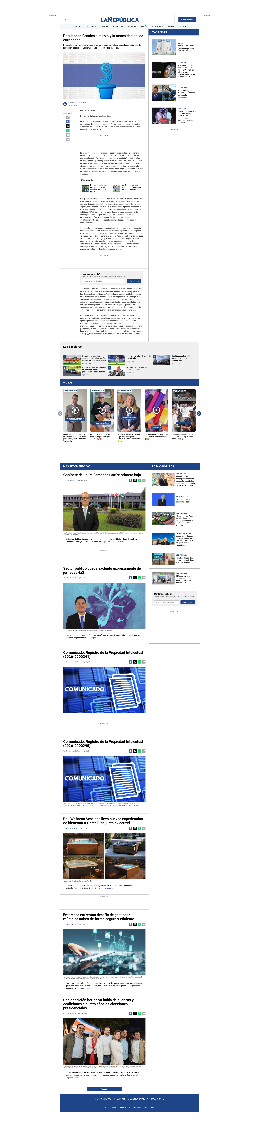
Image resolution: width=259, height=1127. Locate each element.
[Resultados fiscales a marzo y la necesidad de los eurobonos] (104, 75)
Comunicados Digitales (73, 662)
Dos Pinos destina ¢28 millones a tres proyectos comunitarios (182, 358)
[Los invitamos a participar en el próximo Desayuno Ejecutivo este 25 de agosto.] (129, 410)
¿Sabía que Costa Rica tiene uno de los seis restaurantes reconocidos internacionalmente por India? (187, 117)
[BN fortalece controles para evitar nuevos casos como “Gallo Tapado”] (164, 47)
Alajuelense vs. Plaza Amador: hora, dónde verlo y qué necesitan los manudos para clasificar (184, 520)
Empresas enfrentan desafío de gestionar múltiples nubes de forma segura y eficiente (98, 917)
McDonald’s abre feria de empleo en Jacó (137, 368)
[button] (187, 19)
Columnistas (182, 497)
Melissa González (71, 828)
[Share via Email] (68, 135)
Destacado (183, 88)
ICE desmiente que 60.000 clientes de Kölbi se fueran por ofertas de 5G (183, 579)
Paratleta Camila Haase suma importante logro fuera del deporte (185, 560)
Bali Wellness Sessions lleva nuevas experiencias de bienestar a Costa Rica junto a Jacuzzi (103, 821)
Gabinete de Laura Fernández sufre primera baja (102, 475)
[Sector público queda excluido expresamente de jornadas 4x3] (104, 606)
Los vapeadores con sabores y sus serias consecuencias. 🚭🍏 (156, 436)
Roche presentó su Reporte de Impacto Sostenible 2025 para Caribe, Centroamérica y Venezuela (74, 437)
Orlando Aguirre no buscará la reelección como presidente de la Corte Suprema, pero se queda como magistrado (185, 539)
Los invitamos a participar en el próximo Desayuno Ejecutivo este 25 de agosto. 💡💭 (128, 437)
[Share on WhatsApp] (68, 130)
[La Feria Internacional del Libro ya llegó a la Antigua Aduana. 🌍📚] (102, 410)
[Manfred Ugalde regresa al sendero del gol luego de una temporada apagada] (116, 188)
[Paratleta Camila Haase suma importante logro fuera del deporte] (163, 559)
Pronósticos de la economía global (183, 501)
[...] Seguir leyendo (118, 542)
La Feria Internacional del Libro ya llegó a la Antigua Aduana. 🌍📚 (100, 436)
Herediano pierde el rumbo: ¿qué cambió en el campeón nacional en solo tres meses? (94, 358)
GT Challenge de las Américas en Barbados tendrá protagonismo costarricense (94, 369)
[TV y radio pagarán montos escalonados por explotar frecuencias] (164, 93)
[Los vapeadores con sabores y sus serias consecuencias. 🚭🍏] (156, 410)
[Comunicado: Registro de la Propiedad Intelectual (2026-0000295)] (104, 779)
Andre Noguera (71, 924)
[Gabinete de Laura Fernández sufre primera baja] (104, 508)
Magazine (182, 109)
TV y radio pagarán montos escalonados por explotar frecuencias (186, 93)
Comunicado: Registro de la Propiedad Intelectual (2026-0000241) (103, 655)
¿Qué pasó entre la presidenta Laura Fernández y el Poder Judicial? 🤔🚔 (184, 436)
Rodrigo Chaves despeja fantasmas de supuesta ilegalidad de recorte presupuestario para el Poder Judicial (185, 480)
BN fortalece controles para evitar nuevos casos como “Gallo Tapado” (186, 46)
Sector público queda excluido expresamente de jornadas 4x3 (102, 570)
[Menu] (66, 19)
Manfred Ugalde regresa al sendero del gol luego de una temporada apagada (131, 188)
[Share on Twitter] (68, 126)
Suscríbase (157, 1099)
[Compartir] (68, 139)
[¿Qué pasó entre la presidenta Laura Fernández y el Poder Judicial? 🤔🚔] (184, 410)
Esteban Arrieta (71, 480)
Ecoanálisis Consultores (79, 103)
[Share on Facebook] (68, 121)
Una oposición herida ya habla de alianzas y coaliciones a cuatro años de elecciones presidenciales (98, 1004)
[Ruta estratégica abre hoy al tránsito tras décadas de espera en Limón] (85, 188)
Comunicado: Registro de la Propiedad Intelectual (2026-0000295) (103, 744)
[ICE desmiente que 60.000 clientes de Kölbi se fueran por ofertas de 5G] (163, 578)
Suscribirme (134, 281)
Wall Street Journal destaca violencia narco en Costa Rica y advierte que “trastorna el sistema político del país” (186, 71)
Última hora (183, 63)
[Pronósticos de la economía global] (163, 499)
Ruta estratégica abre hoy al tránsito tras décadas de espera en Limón (99, 188)
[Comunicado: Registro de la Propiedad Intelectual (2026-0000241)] (104, 690)
